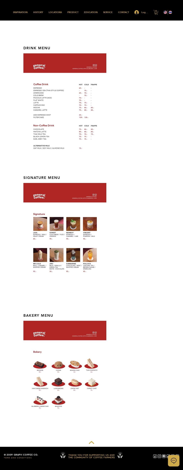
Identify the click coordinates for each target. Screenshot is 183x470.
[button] (156, 12)
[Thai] (170, 12)
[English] (165, 12)
